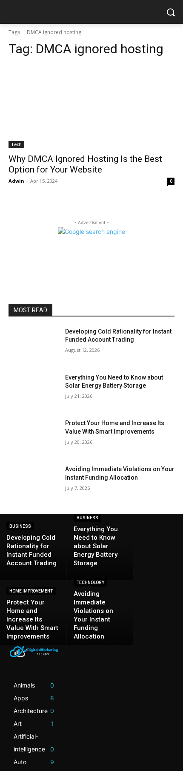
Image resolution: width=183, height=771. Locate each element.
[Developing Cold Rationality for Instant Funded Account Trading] (33, 345)
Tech (16, 144)
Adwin (16, 181)
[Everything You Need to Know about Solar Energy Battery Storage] (33, 391)
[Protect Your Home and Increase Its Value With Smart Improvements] (33, 436)
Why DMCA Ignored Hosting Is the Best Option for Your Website (85, 164)
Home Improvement (31, 591)
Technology (90, 582)
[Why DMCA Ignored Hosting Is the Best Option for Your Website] (91, 106)
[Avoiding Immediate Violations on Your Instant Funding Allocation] (33, 482)
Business (20, 526)
